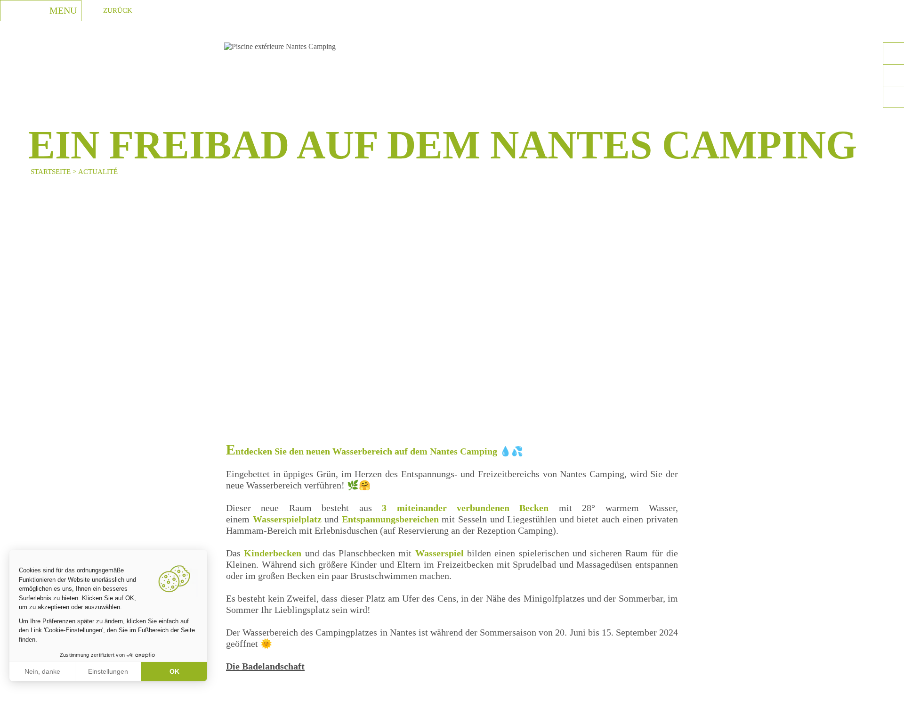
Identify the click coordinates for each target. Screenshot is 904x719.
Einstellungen (108, 671)
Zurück (117, 10)
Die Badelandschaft (265, 666)
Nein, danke (42, 671)
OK (174, 671)
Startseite (51, 171)
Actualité (98, 171)
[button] (14, 708)
